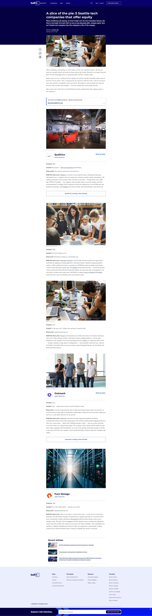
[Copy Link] (40, 53)
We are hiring (101, 154)
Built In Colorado (113, 588)
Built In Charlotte (114, 583)
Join (97, 3)
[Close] (150, 609)
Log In (102, 3)
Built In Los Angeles (114, 591)
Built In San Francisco (115, 597)
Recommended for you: (55, 103)
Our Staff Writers (57, 583)
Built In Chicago (113, 586)
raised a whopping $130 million (93, 272)
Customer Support (93, 577)
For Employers (113, 3)
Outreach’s (63, 418)
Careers (54, 580)
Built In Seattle (113, 600)
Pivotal (85, 340)
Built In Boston (113, 580)
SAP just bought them (67, 167)
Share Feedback (92, 580)
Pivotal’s (62, 336)
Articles (68, 3)
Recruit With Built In (72, 577)
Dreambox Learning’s (66, 260)
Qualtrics (59, 154)
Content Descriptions (58, 586)
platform (75, 267)
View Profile (59, 157)
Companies (53, 3)
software (96, 421)
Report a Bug (91, 583)
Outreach (59, 393)
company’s (70, 521)
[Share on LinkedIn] (40, 57)
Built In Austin (113, 577)
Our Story (55, 577)
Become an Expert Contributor (75, 580)
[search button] (91, 3)
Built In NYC (112, 594)
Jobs (61, 3)
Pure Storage (62, 494)
